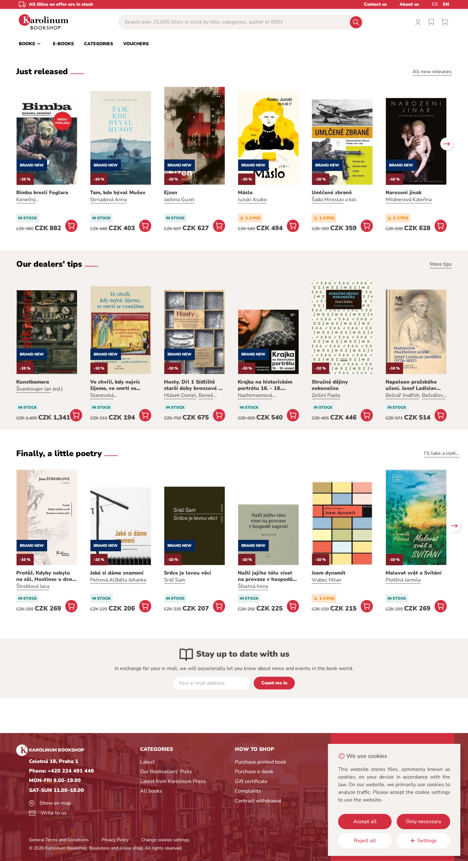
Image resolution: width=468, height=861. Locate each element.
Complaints (248, 790)
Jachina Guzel (179, 199)
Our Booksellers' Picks (166, 771)
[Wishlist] (431, 22)
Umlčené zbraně (332, 192)
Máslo (245, 192)
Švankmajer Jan (33, 388)
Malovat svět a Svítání (414, 573)
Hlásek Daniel (180, 395)
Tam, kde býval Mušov (117, 192)
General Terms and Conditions (59, 840)
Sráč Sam (174, 579)
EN (446, 4)
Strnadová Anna (108, 199)
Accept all (365, 821)
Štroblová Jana (32, 586)
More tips (441, 264)
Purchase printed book (260, 762)
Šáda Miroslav (328, 199)
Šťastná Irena (253, 586)
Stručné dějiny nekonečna (330, 385)
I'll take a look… (441, 453)
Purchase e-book (254, 771)
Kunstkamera (32, 382)
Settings (427, 840)
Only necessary (423, 821)
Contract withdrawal (258, 800)
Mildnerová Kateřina (409, 199)
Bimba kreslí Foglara (42, 192)
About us (409, 4)
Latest (147, 762)
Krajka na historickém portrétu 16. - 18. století (265, 385)
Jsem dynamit (328, 573)
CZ (435, 4)
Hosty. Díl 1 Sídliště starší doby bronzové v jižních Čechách (192, 385)
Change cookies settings (165, 840)
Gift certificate (251, 781)
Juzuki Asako (252, 199)
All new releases (432, 71)
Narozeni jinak (404, 192)
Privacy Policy (115, 840)
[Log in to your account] (418, 22)
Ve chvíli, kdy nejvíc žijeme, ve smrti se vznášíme (115, 385)
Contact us (375, 4)
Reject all (365, 840)
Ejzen (170, 192)
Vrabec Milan (326, 579)
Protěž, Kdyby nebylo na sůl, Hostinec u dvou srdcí (45, 576)
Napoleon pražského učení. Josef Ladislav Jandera (411, 385)
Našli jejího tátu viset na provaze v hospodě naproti (265, 576)
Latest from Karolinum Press (173, 781)
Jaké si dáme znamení (117, 573)
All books (151, 790)
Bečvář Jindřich (402, 395)
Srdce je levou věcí (187, 573)
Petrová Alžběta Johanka (118, 579)
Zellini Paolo (326, 395)
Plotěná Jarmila (403, 579)
